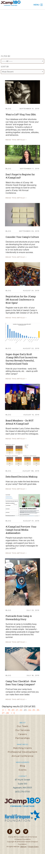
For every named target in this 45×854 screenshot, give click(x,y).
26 (38, 710)
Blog (22, 766)
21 (17, 710)
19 (9, 710)
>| (14, 713)
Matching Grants (22, 748)
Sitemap (23, 846)
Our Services (22, 730)
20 (13, 710)
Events (22, 770)
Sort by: (5, 67)
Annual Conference (23, 756)
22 (21, 710)
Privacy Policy (33, 846)
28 (7, 713)
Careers (22, 734)
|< (3, 710)
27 (3, 713)
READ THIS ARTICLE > (16, 140)
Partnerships (22, 738)
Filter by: (5, 56)
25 (33, 710)
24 (29, 710)
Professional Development (22, 752)
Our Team (22, 726)
